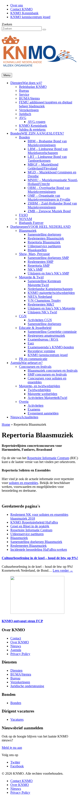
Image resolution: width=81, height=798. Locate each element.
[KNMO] (39, 64)
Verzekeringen (29, 110)
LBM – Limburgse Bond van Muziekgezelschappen (48, 151)
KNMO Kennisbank (24, 13)
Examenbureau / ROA (43, 339)
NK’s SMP (35, 269)
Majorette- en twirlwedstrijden (39, 386)
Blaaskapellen (37, 250)
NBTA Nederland (40, 296)
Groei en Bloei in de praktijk (29, 526)
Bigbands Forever (31, 223)
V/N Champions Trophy (44, 300)
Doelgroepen (40, 226)
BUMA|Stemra (29, 98)
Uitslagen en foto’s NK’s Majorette (51, 308)
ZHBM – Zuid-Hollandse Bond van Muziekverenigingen (52, 205)
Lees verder (63, 570)
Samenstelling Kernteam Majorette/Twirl (44, 283)
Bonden (37, 133)
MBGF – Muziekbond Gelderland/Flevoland (43, 166)
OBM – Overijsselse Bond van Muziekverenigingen (49, 190)
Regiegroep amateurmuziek (46, 335)
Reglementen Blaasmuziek (46, 238)
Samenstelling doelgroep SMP (48, 258)
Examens (34, 409)
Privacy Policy (20, 654)
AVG (22, 118)
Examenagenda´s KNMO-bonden (51, 347)
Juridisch (25, 114)
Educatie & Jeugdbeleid (35, 328)
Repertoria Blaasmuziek (44, 242)
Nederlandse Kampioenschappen (50, 289)
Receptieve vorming (41, 351)
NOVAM (25, 219)
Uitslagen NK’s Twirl (42, 312)
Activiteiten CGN (40, 320)
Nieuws (24, 417)
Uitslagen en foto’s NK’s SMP (48, 273)
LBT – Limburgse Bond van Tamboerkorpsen (47, 158)
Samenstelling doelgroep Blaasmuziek (36, 542)
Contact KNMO (21, 9)
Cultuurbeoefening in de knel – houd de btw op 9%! (40, 558)
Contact (15, 638)
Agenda (26, 363)
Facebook (17, 766)
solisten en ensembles (23, 483)
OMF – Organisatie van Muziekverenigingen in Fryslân (49, 197)
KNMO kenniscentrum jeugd (30, 17)
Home (6, 424)
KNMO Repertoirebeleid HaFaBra (34, 522)
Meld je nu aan (12, 747)
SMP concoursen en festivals (47, 374)
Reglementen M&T (41, 304)
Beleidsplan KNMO (33, 87)
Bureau (24, 90)
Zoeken (7, 24)
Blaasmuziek (28, 230)
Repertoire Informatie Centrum (48, 458)
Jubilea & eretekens (32, 129)
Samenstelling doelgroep (44, 234)
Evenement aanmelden (43, 413)
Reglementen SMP (40, 261)
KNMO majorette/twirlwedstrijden (51, 293)
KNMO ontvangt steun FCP (22, 621)
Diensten (26, 83)
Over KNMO (19, 642)
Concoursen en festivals (35, 366)
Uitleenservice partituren (44, 246)
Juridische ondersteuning (27, 686)
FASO (23, 215)
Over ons (16, 5)
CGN (23, 316)
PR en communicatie (33, 359)
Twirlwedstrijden (39, 390)
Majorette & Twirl (31, 277)
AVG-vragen (36, 122)
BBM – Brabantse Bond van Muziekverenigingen (47, 143)
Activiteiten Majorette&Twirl (47, 398)
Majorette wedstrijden (42, 394)
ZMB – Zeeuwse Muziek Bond (49, 211)
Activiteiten (35, 405)
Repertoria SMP (39, 265)
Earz (31, 343)
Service (24, 94)
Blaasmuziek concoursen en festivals (53, 370)
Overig (24, 401)
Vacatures (17, 719)
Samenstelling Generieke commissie (52, 331)
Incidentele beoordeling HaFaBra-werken (38, 549)
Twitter (15, 762)
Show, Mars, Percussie (34, 254)
